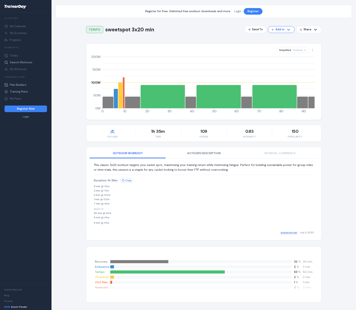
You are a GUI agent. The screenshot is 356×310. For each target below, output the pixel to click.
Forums (8, 301)
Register (253, 11)
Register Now (26, 108)
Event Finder (15, 307)
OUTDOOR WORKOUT (128, 153)
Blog (6, 295)
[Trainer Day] (25, 6)
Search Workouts (21, 62)
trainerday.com (13, 289)
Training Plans (19, 91)
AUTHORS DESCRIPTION (204, 153)
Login (26, 116)
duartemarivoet (289, 232)
